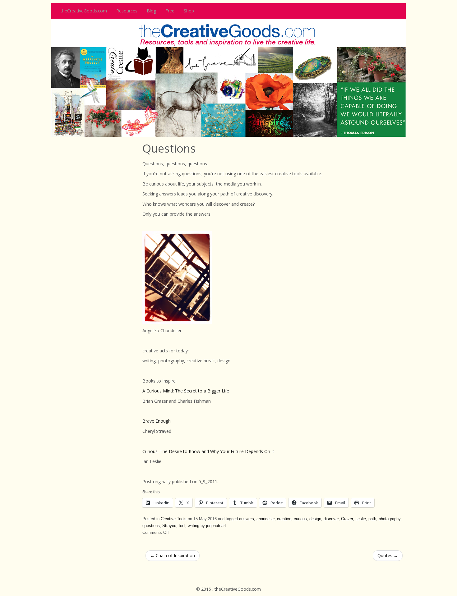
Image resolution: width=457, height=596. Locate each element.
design (315, 519)
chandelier (265, 519)
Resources (126, 11)
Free (169, 11)
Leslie (360, 519)
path (372, 519)
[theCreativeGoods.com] (228, 77)
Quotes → (387, 555)
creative (284, 519)
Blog (151, 11)
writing (193, 526)
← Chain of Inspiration (172, 555)
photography (389, 519)
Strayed (169, 526)
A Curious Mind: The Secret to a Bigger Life (185, 391)
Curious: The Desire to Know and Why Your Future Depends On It (208, 451)
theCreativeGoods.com (84, 11)
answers (246, 519)
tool (182, 526)
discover (331, 519)
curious (300, 519)
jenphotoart (216, 526)
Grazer (347, 519)
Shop (189, 11)
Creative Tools (174, 519)
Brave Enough (156, 421)
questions (151, 526)
